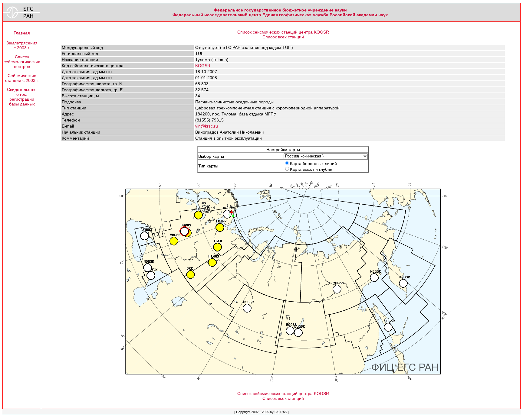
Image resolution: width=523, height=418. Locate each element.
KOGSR (202, 65)
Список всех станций (283, 36)
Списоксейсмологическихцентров (22, 61)
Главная (22, 33)
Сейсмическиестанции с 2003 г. (22, 78)
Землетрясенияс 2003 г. (22, 45)
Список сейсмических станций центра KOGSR (283, 32)
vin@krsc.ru (206, 126)
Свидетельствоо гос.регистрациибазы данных (22, 96)
